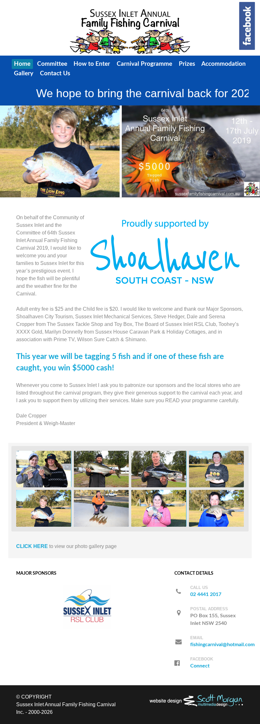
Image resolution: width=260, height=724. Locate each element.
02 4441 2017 (205, 594)
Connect (200, 665)
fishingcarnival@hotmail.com (222, 644)
